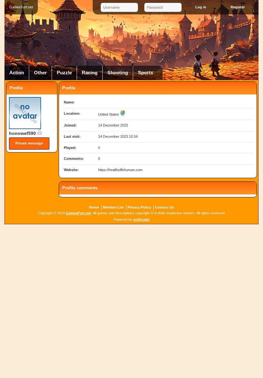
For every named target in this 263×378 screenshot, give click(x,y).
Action (16, 72)
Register (238, 7)
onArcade (141, 219)
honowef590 (23, 133)
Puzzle (64, 72)
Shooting (117, 72)
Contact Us (164, 207)
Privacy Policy (139, 207)
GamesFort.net (78, 213)
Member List (113, 207)
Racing (90, 72)
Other (40, 72)
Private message (29, 143)
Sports (145, 72)
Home (94, 207)
